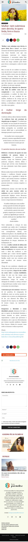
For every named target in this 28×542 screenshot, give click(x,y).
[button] (2, 2)
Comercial (3, 527)
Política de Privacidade (20, 535)
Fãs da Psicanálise (7, 33)
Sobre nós (3, 529)
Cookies (12, 535)
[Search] (26, 2)
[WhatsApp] (18, 40)
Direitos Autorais (5, 523)
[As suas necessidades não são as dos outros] (14, 465)
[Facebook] (7, 40)
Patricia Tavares (5, 476)
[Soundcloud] (14, 385)
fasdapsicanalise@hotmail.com (16, 512)
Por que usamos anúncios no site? (9, 524)
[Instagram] (11, 385)
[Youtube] (20, 385)
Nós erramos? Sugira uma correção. (10, 526)
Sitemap (14, 537)
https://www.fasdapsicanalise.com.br (14, 378)
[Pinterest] (14, 40)
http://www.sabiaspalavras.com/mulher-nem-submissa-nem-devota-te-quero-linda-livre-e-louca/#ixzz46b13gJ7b (13, 334)
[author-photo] (14, 374)
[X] (11, 40)
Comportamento (5, 23)
